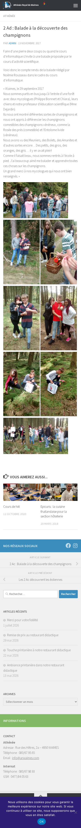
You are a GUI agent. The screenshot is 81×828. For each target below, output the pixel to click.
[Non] (75, 812)
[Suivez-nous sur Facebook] (68, 545)
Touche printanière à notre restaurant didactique (39, 650)
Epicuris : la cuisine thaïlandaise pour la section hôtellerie (54, 511)
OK (42, 821)
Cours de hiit (11, 507)
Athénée (9, 16)
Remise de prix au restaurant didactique (32, 635)
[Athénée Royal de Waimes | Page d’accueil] (31, 5)
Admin (12, 43)
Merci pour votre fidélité (22, 620)
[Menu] (75, 5)
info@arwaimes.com (25, 758)
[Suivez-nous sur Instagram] (75, 545)
